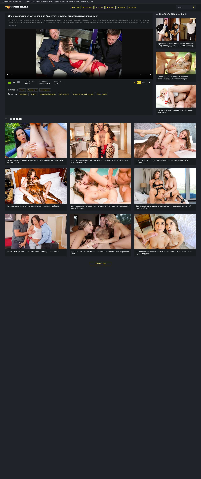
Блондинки (32, 90)
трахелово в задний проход (82, 94)
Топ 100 (99, 7)
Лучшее (110, 7)
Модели (121, 7)
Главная (75, 7)
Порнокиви (23, 94)
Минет (22, 90)
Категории (87, 7)
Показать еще (100, 263)
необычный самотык (48, 94)
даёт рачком (64, 94)
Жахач (33, 94)
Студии (132, 7)
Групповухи (45, 90)
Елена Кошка (102, 94)
